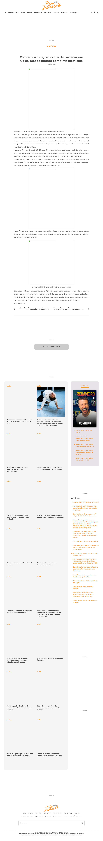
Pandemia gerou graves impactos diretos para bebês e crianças (20, 754)
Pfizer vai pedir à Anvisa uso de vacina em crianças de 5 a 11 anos (49, 754)
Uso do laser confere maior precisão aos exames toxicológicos (69, 308)
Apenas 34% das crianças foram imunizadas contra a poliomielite (49, 468)
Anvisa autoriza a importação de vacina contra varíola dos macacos (50, 516)
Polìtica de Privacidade (76, 835)
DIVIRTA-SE (47, 12)
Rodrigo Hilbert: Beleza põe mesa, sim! (86, 502)
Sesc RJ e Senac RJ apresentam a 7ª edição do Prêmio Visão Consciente (84, 515)
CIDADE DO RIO (13, 12)
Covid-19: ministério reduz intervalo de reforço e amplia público (48, 708)
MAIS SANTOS (47, 813)
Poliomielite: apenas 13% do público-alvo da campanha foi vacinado (18, 517)
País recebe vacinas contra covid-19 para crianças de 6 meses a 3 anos (20, 422)
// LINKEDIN (48, 816)
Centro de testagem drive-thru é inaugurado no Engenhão (19, 611)
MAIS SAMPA (39, 813)
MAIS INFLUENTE (68, 813)
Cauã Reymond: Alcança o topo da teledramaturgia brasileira (84, 576)
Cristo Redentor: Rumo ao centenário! (85, 541)
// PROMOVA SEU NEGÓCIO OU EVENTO (73, 816)
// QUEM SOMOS (39, 816)
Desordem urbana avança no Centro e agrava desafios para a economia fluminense (85, 569)
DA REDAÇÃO (74, 12)
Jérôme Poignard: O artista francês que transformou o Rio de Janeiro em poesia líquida (86, 547)
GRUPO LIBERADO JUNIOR (27, 816)
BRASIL (23, 12)
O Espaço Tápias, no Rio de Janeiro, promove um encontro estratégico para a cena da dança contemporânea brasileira (50, 422)
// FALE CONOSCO (57, 816)
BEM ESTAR (38, 12)
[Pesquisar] (97, 12)
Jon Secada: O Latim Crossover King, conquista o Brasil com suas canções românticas (85, 508)
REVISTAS (64, 12)
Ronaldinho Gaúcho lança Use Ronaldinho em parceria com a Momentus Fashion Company (83, 594)
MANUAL (56, 12)
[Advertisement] (51, 28)
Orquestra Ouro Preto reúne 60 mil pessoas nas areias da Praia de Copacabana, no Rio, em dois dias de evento (85, 534)
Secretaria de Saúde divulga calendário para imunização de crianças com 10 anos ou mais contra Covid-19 (49, 613)
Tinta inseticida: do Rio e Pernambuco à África (46, 564)
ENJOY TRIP (77, 813)
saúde (39, 385)
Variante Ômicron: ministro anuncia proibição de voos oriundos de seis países (17, 660)
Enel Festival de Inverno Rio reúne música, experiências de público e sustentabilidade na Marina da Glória (85, 561)
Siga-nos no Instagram (51, 347)
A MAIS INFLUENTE (57, 813)
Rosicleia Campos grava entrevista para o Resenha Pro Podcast (34, 308)
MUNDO (29, 12)
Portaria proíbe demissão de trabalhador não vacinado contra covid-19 (19, 708)
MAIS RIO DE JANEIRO (28, 813)
